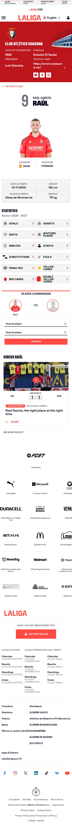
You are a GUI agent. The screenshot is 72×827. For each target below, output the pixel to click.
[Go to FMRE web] (36, 792)
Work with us (57, 799)
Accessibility (43, 805)
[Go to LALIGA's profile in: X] (35, 75)
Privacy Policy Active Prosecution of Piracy (36, 816)
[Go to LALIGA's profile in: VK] (57, 773)
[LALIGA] (29, 17)
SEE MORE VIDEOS (12, 432)
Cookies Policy (44, 810)
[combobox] (36, 324)
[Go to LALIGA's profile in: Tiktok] (46, 773)
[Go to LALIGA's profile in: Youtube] (67, 773)
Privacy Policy (27, 810)
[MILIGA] (67, 17)
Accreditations (41, 799)
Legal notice (58, 805)
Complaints (14, 799)
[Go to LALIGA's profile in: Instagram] (48, 75)
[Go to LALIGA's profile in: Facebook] (5, 773)
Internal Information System (21, 805)
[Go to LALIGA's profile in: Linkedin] (36, 773)
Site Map (27, 799)
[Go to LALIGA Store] (36, 9)
